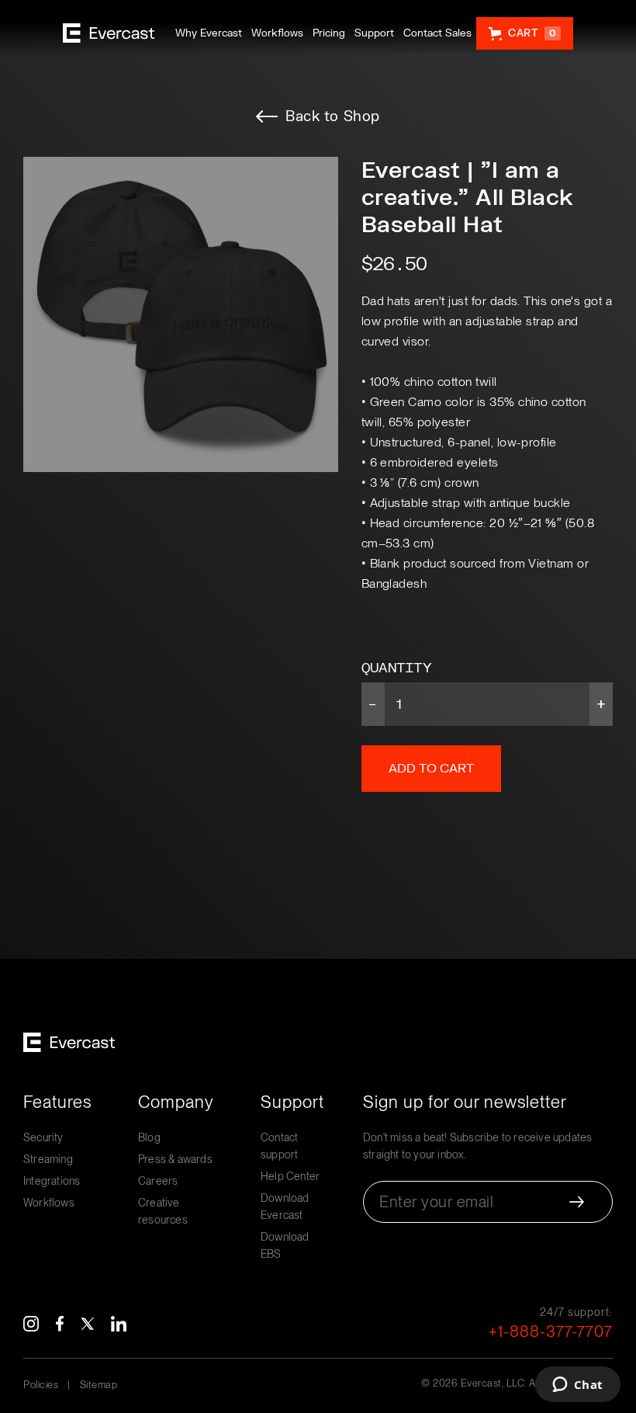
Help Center (290, 1176)
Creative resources (163, 1211)
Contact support (279, 1146)
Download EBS (285, 1245)
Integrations (51, 1181)
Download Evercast (285, 1206)
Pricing (329, 33)
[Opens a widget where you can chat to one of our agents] (577, 1385)
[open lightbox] (180, 314)
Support (374, 33)
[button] (524, 33)
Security (43, 1137)
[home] (109, 33)
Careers (158, 1181)
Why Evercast (208, 33)
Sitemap (99, 1384)
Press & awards (175, 1159)
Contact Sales (437, 33)
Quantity (396, 668)
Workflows (277, 33)
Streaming (48, 1159)
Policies (40, 1384)
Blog (149, 1137)
